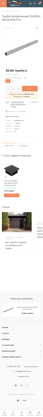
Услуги (5, 333)
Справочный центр (12, 357)
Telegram (21, 385)
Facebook (15, 385)
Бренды (6, 339)
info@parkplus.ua (23, 371)
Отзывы (23, 145)
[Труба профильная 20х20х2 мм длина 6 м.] (21, 48)
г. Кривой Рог (23, 376)
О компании (8, 345)
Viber (27, 385)
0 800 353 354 (13, 366)
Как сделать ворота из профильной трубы (15, 245)
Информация (8, 351)
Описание (9, 145)
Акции (5, 327)
